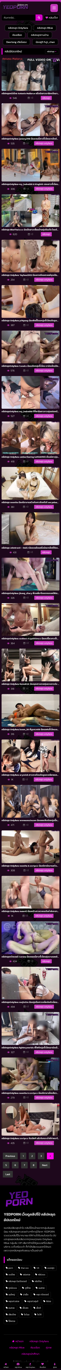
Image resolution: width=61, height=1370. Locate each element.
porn (10, 1268)
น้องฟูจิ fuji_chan (45, 42)
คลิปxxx (41, 1274)
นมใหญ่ (11, 1294)
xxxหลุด (50, 1268)
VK (37, 1268)
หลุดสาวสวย (13, 1301)
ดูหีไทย (28, 1288)
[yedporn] (15, 7)
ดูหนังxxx (12, 1288)
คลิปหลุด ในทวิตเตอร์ (17, 1281)
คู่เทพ (49, 1347)
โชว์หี (39, 1314)
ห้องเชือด (17, 35)
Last (7, 1174)
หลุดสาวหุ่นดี (32, 1301)
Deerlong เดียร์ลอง (16, 42)
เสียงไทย (12, 1314)
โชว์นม (26, 1314)
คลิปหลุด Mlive (45, 28)
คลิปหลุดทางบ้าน (40, 35)
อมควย (11, 1308)
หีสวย (48, 1301)
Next (44, 1165)
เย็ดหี (38, 1308)
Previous (10, 1156)
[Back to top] (51, 1361)
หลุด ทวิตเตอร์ (42, 1294)
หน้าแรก (19, 1341)
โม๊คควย (11, 1321)
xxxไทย (11, 1274)
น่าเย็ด (25, 1294)
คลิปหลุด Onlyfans (18, 28)
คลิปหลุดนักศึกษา (30, 1354)
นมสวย (41, 1288)
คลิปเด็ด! (53, 18)
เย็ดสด (25, 1308)
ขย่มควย (26, 1274)
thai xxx (25, 1268)
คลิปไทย (38, 1281)
